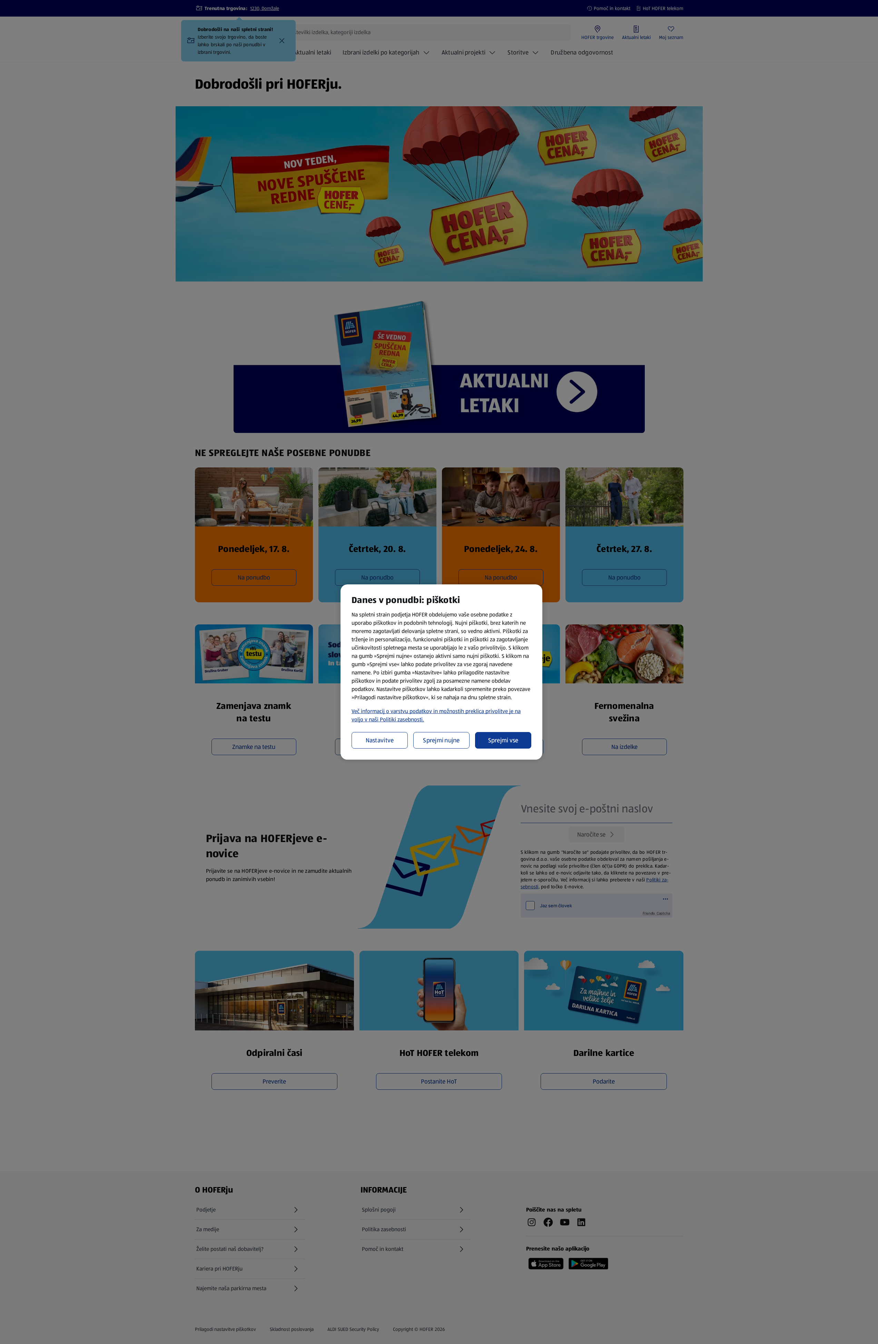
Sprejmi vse (503, 740)
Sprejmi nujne (441, 740)
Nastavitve (380, 740)
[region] (441, 672)
